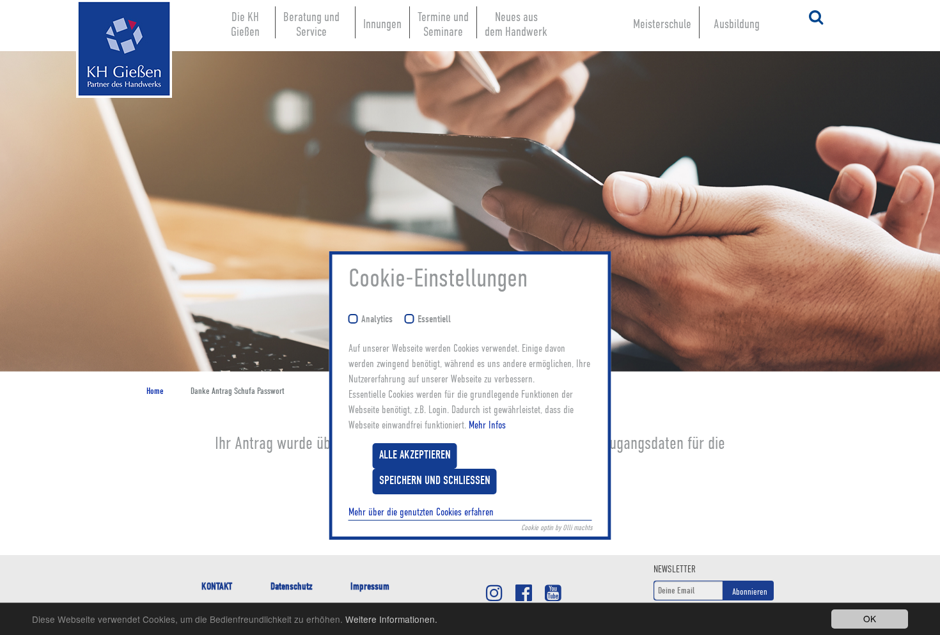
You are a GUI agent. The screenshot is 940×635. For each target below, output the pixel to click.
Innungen (382, 24)
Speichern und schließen (434, 481)
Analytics (377, 319)
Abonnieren (749, 591)
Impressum (369, 586)
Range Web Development (127, 117)
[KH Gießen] (127, 50)
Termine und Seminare (443, 24)
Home (155, 391)
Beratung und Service (311, 24)
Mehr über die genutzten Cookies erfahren (421, 512)
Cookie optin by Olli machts (556, 527)
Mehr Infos (487, 425)
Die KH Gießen (245, 24)
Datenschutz (291, 586)
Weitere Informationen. (391, 619)
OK (869, 618)
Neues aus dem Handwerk (516, 24)
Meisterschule (662, 24)
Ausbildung (737, 24)
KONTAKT (216, 586)
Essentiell (434, 319)
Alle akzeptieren (415, 455)
